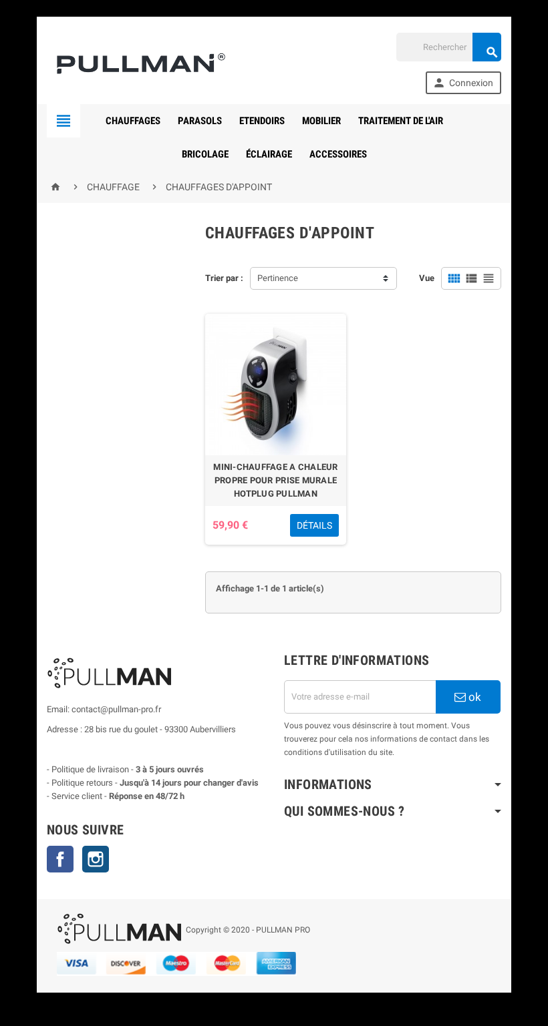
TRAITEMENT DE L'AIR (400, 121)
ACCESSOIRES (338, 154)
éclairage (269, 154)
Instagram (95, 859)
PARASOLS (200, 121)
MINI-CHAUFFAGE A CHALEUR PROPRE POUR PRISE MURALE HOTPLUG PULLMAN (275, 480)
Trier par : (224, 278)
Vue (426, 278)
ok (473, 697)
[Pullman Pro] (138, 63)
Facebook (60, 859)
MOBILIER (321, 121)
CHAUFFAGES (133, 121)
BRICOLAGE (205, 154)
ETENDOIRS (262, 121)
